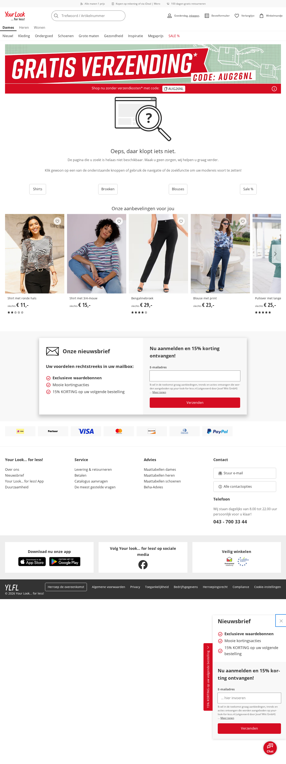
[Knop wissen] (121, 15)
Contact (220, 459)
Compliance (241, 587)
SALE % (174, 36)
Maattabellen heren (159, 475)
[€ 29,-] (158, 253)
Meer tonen (227, 718)
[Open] (274, 88)
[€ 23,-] (220, 253)
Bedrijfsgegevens (186, 587)
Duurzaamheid (16, 487)
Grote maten (89, 36)
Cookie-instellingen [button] (267, 587)
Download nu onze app (49, 551)
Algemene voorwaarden (108, 587)
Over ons (12, 469)
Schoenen (66, 36)
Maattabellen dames (160, 469)
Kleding (24, 36)
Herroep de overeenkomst (66, 587)
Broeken (108, 189)
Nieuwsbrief (14, 475)
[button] (276, 254)
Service (81, 459)
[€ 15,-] (96, 253)
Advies (150, 459)
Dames (8, 27)
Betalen (80, 475)
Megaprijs (156, 36)
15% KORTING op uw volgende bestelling (208, 679)
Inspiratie (135, 36)
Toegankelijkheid (157, 587)
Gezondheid (113, 36)
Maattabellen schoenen (162, 481)
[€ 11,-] (34, 253)
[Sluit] (281, 620)
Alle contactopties (238, 486)
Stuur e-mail (233, 474)
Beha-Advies (153, 487)
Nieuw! (8, 36)
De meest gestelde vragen (95, 487)
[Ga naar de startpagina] (15, 15)
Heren (24, 27)
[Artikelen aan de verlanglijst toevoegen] (57, 221)
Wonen (39, 27)
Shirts (37, 189)
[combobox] (98, 16)
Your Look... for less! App (24, 481)
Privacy (135, 587)
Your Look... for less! (24, 459)
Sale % (248, 189)
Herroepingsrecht (215, 587)
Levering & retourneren (93, 469)
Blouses (178, 189)
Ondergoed (44, 36)
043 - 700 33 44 (230, 521)
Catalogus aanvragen (91, 481)
